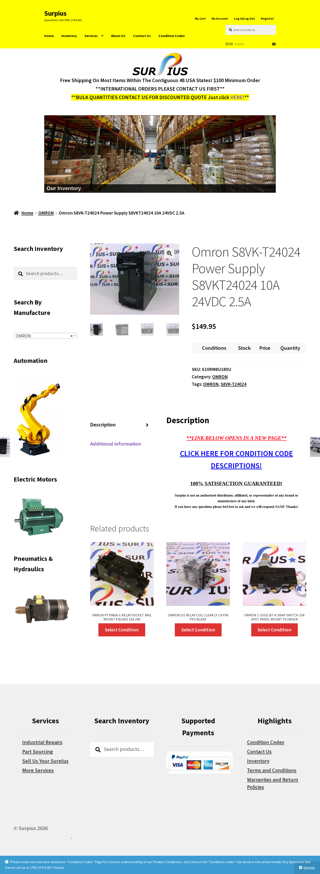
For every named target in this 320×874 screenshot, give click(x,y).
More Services (38, 770)
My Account (220, 18)
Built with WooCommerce (42, 836)
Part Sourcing (37, 751)
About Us (118, 36)
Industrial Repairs (42, 742)
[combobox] (45, 336)
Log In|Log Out (244, 18)
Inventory (69, 36)
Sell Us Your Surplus (45, 760)
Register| (267, 18)
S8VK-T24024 (233, 384)
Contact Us (142, 36)
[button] (169, 253)
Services (91, 36)
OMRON (46, 213)
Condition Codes (171, 36)
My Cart (200, 18)
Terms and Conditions (271, 770)
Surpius (55, 13)
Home (49, 36)
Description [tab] (103, 424)
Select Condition (122, 630)
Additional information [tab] (115, 443)
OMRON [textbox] (44, 336)
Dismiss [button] (309, 867)
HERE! (237, 97)
